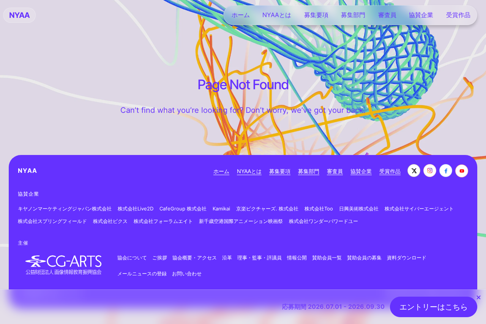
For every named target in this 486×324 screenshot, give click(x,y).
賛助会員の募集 (364, 257)
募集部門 (308, 171)
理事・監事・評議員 (259, 257)
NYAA (27, 170)
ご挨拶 (159, 257)
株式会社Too (319, 208)
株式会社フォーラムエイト (163, 221)
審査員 (335, 171)
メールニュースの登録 (142, 273)
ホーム (221, 171)
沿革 (227, 257)
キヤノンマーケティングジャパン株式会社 (65, 208)
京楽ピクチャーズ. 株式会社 (267, 208)
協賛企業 (361, 171)
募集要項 (279, 171)
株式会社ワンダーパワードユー (323, 221)
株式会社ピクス (110, 221)
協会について (132, 257)
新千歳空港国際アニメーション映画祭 (241, 221)
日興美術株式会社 (359, 208)
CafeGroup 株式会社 (183, 208)
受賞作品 (390, 171)
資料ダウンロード (406, 257)
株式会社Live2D (135, 208)
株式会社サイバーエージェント (419, 208)
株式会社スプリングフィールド (52, 221)
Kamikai (221, 208)
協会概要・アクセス (194, 257)
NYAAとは (249, 171)
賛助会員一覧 (327, 257)
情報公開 (297, 257)
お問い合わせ (187, 273)
